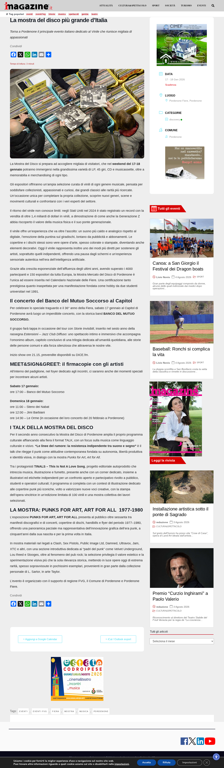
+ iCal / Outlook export (118, 639)
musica (83, 711)
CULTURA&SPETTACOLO (132, 5)
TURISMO (186, 5)
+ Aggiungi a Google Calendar (40, 639)
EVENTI (201, 5)
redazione (162, 522)
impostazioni (121, 764)
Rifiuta (166, 762)
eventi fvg (40, 711)
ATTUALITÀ (106, 5)
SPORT (156, 5)
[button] (213, 5)
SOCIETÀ (170, 5)
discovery (174, 119)
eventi (23, 711)
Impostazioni (189, 762)
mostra (69, 711)
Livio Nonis (163, 277)
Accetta (146, 762)
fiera (55, 711)
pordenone (101, 711)
